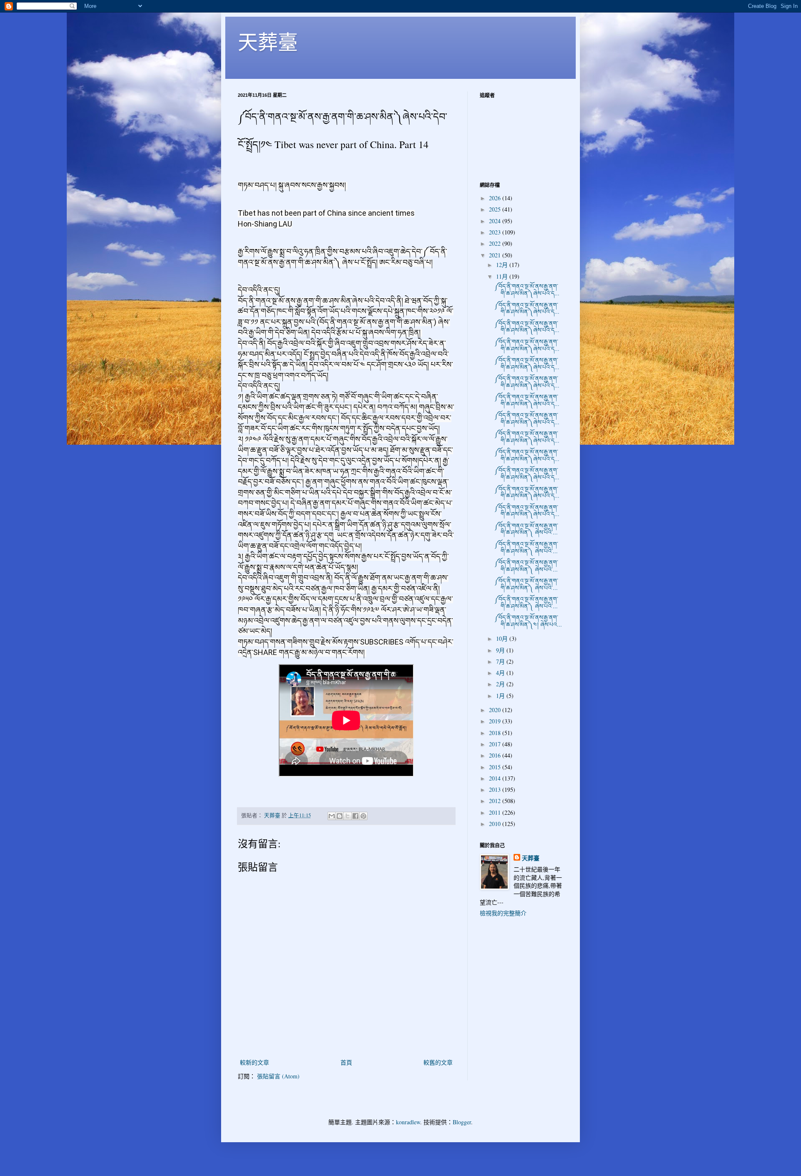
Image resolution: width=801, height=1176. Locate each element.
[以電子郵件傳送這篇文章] (331, 816)
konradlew (408, 1122)
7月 (501, 661)
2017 (495, 744)
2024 (495, 221)
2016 (495, 755)
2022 (495, 243)
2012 (495, 801)
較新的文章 (254, 1062)
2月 (501, 684)
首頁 (346, 1062)
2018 (495, 733)
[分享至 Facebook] (355, 816)
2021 (495, 255)
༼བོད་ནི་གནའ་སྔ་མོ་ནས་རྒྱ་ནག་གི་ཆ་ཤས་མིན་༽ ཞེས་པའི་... (526, 528)
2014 (495, 778)
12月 (502, 265)
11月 (502, 276)
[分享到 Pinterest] (363, 816)
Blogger (462, 1122)
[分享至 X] (347, 816)
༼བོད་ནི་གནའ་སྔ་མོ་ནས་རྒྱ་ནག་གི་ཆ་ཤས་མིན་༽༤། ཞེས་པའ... (528, 620)
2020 (495, 710)
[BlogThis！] (339, 816)
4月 (501, 673)
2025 (495, 209)
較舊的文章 (438, 1062)
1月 (501, 696)
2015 (495, 767)
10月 (502, 638)
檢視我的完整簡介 (503, 913)
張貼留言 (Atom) (278, 1076)
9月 (501, 650)
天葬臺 (268, 41)
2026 (495, 198)
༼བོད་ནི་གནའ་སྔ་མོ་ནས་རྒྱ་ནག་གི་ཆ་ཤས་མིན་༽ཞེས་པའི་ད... (526, 289)
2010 (495, 824)
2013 (495, 789)
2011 (495, 812)
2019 (495, 721)
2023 (495, 232)
